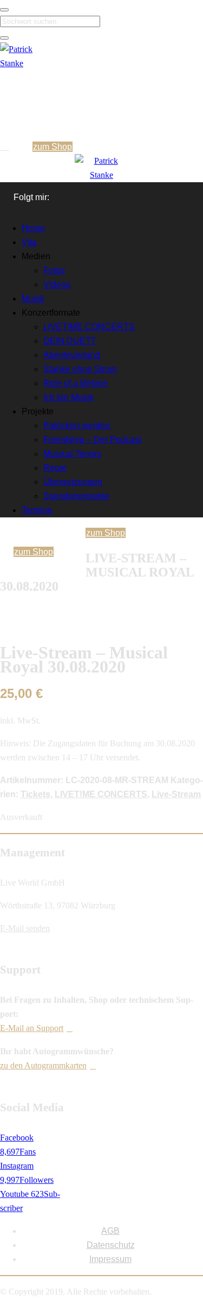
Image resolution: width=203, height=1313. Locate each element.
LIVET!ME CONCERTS (89, 326)
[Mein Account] (6, 146)
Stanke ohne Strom (80, 369)
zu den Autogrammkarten (43, 1065)
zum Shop (52, 146)
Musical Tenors (72, 453)
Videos (56, 284)
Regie (55, 467)
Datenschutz (111, 1245)
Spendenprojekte (76, 496)
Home (33, 228)
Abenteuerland (71, 355)
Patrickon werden (76, 425)
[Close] (4, 9)
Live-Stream (176, 794)
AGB (110, 1230)
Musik (33, 298)
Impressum (110, 1259)
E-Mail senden (25, 928)
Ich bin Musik (68, 397)
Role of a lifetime (75, 383)
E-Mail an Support (31, 1028)
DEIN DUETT (69, 340)
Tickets (35, 794)
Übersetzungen (72, 481)
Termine (37, 510)
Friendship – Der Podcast (92, 439)
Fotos (54, 270)
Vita (29, 242)
